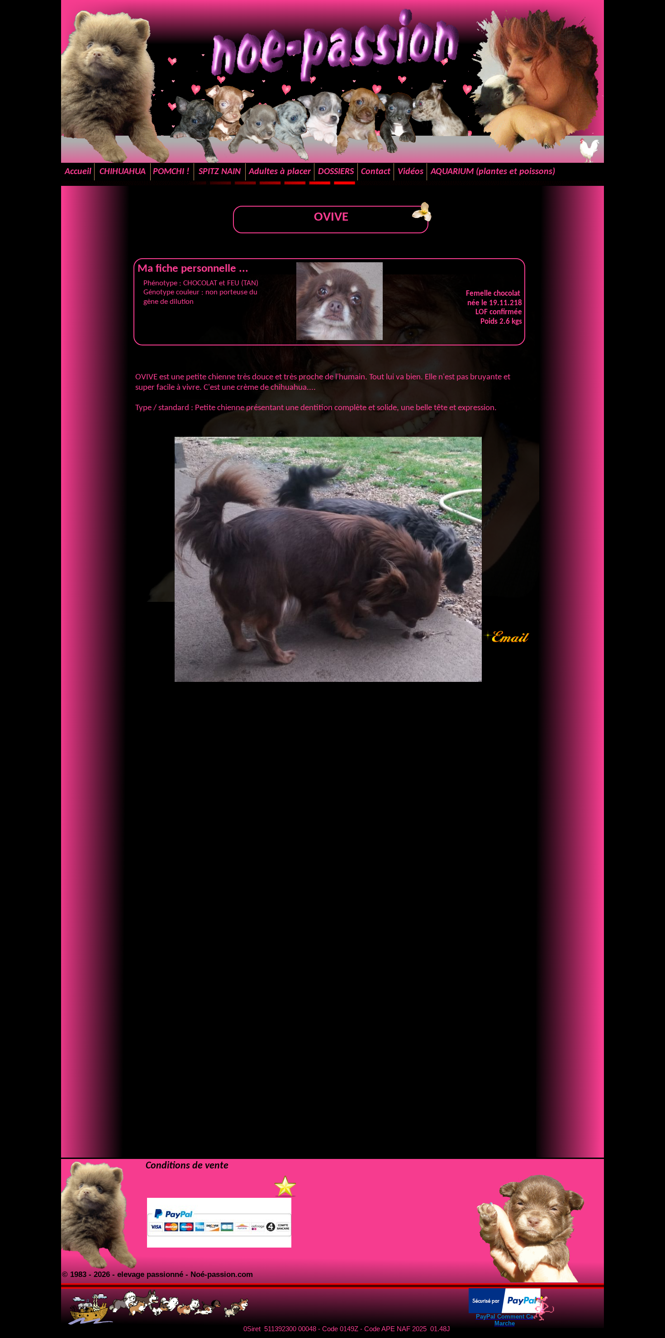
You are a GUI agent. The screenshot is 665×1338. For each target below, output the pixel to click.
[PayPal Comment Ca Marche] (505, 1310)
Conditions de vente (187, 1166)
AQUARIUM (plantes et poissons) (493, 171)
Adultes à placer (280, 171)
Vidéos (410, 171)
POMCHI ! (172, 171)
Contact (375, 171)
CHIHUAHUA (123, 171)
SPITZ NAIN (220, 171)
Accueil (78, 171)
